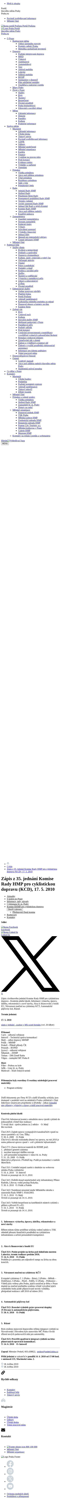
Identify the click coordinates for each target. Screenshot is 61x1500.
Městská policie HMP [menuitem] (28, 417)
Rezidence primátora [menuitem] (27, 180)
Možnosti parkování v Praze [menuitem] (30, 322)
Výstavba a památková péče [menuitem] (30, 278)
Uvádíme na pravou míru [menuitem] (29, 157)
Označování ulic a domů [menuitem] (29, 340)
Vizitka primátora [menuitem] (26, 172)
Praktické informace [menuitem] (27, 123)
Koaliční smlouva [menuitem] (26, 214)
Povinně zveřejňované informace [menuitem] (33, 139)
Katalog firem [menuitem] (24, 307)
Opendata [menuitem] (22, 167)
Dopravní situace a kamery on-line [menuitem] (33, 304)
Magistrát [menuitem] (16, 129)
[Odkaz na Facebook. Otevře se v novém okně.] (10, 1466)
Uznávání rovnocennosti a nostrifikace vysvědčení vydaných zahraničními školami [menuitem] (37, 333)
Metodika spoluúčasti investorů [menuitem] (32, 49)
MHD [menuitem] (21, 56)
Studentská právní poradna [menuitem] (30, 368)
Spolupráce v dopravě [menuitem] (28, 80)
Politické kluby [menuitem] (25, 224)
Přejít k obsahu (13, 3)
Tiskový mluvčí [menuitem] (25, 389)
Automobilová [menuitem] (24, 64)
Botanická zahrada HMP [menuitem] (29, 423)
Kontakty (11, 1389)
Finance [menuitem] (21, 154)
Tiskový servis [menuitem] (24, 136)
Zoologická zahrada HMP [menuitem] (29, 420)
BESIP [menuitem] (21, 77)
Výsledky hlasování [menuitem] (27, 232)
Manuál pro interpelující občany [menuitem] (32, 237)
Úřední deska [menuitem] (24, 134)
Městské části (13, 21)
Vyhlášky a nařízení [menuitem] (27, 165)
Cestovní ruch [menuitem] (24, 314)
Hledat (4, 440)
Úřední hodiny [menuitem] (24, 379)
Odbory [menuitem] (21, 144)
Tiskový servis (13, 1395)
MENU (5, 443)
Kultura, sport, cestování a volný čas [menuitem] (34, 258)
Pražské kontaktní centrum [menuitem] (30, 384)
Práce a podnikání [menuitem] (26, 265)
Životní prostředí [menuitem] (25, 103)
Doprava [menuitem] (16, 51)
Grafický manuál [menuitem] (25, 361)
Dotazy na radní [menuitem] (25, 407)
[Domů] (8, 864)
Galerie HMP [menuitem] (24, 430)
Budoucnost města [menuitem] (20, 41)
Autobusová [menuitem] (23, 61)
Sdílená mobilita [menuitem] (25, 74)
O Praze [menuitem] (10, 38)
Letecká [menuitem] (21, 72)
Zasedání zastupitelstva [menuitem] (28, 219)
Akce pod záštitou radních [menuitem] (30, 211)
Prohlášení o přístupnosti (18, 1496)
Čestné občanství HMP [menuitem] (28, 239)
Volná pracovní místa (16, 1425)
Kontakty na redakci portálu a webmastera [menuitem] (31, 436)
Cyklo (9, 866)
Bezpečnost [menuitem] (23, 100)
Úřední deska (13, 1422)
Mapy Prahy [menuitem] (18, 87)
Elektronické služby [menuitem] (21, 289)
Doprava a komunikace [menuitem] (28, 255)
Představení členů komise (23, 912)
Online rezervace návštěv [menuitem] (29, 291)
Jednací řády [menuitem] (23, 234)
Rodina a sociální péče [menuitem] (28, 270)
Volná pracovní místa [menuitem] (27, 353)
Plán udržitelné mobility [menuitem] (28, 82)
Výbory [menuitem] (21, 227)
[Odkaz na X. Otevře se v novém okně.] (10, 1481)
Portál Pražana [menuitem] (24, 296)
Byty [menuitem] (20, 95)
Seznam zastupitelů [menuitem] (26, 221)
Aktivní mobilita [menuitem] (25, 69)
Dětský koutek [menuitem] (24, 392)
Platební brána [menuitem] (24, 294)
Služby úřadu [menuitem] (18, 247)
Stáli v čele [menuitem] (23, 183)
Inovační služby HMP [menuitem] (28, 319)
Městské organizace (15, 1452)
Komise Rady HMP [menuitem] (27, 209)
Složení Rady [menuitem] (24, 193)
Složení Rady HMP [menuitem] (27, 402)
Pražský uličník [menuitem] (25, 327)
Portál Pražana (28, 26)
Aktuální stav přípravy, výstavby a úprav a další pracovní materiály (29, 1104)
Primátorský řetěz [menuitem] (26, 185)
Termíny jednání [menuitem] (25, 201)
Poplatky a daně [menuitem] (25, 268)
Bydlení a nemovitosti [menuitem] (28, 250)
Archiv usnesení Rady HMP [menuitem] (31, 203)
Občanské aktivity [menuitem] (26, 260)
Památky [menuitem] (22, 118)
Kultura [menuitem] (21, 121)
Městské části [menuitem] (18, 242)
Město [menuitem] (15, 110)
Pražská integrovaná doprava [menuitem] (31, 54)
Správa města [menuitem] (13, 126)
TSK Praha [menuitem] (23, 415)
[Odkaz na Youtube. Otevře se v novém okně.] (10, 1489)
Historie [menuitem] (21, 116)
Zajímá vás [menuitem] (17, 309)
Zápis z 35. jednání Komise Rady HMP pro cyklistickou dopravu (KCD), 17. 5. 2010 (32, 870)
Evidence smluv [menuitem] (25, 162)
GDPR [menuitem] (21, 141)
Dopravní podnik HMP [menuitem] (28, 412)
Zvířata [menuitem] (21, 283)
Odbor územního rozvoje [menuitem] (29, 43)
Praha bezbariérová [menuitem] (26, 105)
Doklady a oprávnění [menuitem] (27, 252)
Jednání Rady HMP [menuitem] (27, 190)
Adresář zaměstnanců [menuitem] (27, 299)
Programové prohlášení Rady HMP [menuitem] (34, 198)
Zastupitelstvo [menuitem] (18, 216)
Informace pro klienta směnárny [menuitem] (32, 350)
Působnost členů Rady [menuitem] (28, 196)
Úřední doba (12, 1417)
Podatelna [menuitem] (22, 381)
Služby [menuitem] (21, 92)
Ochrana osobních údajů (18, 1494)
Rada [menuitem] (14, 188)
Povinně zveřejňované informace (21, 18)
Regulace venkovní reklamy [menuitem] (30, 338)
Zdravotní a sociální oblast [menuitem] (30, 108)
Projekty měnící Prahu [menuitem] (28, 46)
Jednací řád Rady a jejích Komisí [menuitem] (33, 206)
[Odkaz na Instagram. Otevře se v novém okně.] (10, 1474)
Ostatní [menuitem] (21, 263)
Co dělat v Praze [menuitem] (14, 371)
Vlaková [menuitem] (22, 59)
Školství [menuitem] (21, 98)
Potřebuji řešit (13, 1392)
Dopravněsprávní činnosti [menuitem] (23, 356)
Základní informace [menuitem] (27, 113)
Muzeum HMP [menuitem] (25, 433)
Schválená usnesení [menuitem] (27, 229)
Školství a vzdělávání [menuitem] (27, 276)
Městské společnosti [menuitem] (27, 147)
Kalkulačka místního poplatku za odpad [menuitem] (36, 301)
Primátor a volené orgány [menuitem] (23, 397)
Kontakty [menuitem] (11, 374)
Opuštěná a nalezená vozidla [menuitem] (31, 85)
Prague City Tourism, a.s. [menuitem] (29, 425)
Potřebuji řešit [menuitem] (13, 245)
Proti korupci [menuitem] (24, 160)
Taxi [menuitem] (20, 67)
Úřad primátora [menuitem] (25, 178)
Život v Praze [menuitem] (18, 90)
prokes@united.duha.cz (47, 1351)
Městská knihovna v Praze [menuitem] (30, 428)
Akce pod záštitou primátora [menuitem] (30, 175)
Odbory (10, 1419)
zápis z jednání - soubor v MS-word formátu (21, 1025)
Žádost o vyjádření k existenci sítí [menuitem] (33, 343)
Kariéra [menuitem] (21, 152)
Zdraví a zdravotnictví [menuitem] (28, 281)
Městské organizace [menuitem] (27, 149)
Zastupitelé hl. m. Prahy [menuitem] (28, 405)
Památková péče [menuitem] (25, 325)
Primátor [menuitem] (16, 170)
